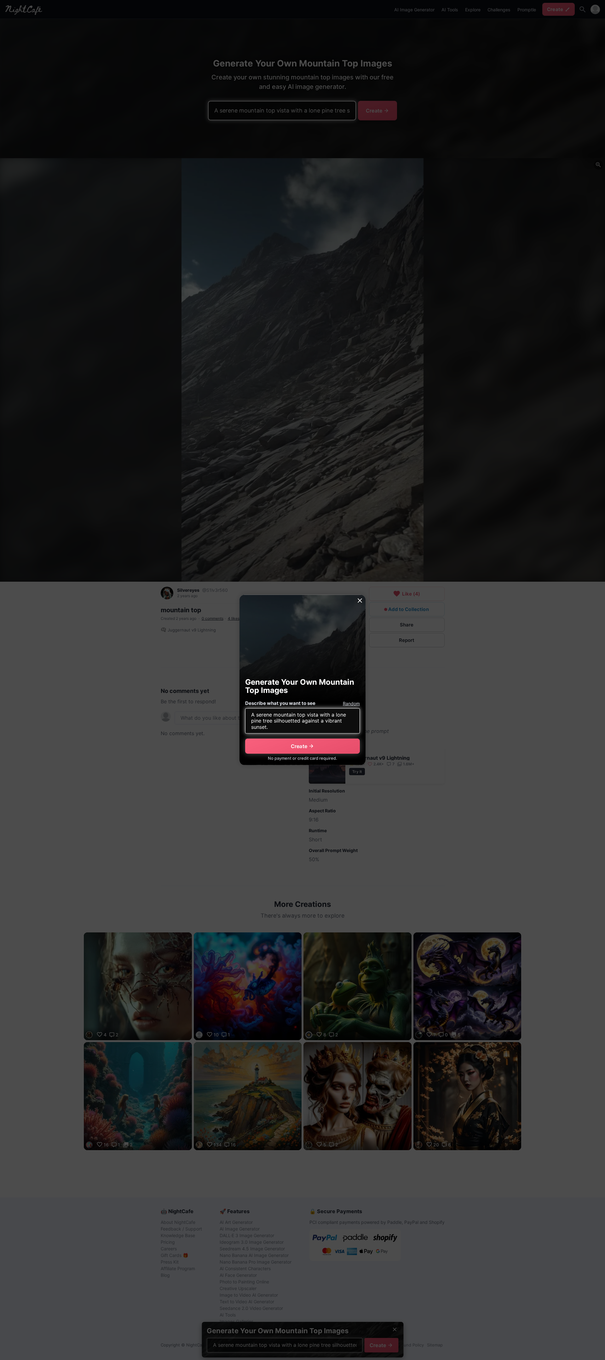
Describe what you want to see (280, 703)
